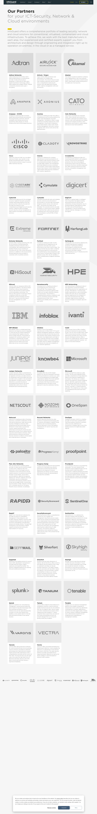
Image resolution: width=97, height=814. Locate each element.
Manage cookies (51, 807)
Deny (76, 807)
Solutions (22, 2)
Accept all (64, 807)
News (43, 2)
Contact (72, 2)
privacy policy (60, 798)
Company (36, 2)
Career (29, 2)
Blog (49, 2)
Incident (83, 2)
